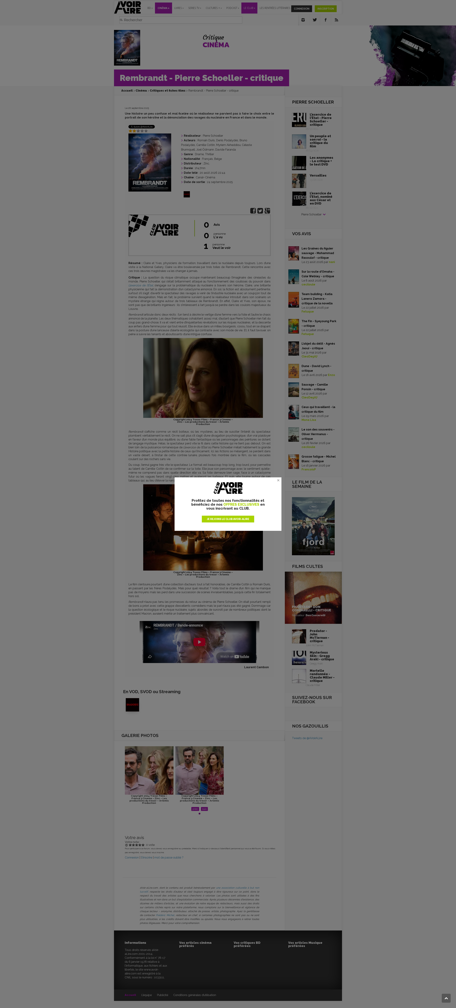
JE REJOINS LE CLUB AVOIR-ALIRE (228, 519)
